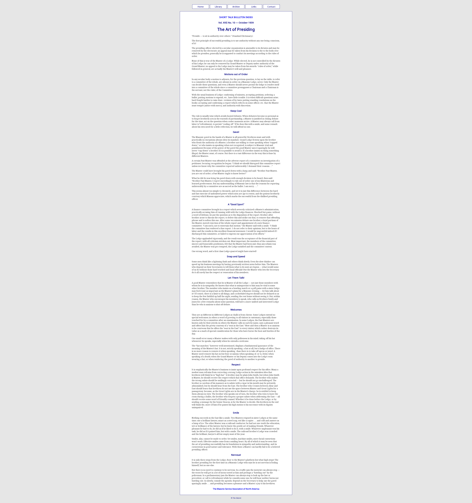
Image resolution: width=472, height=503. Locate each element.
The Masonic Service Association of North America (236, 489)
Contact (271, 6)
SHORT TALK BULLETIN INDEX (236, 17)
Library (218, 6)
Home (201, 6)
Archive (236, 6)
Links (253, 6)
